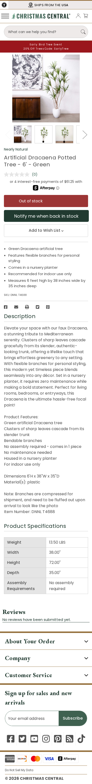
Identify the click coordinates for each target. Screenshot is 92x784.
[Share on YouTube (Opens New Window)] (34, 739)
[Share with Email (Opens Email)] (16, 307)
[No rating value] (18, 174)
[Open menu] (5, 16)
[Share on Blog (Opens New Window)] (69, 739)
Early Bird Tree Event (46, 44)
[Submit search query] (83, 32)
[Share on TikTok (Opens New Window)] (81, 739)
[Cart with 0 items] (85, 16)
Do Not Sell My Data (19, 770)
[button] (4, 4)
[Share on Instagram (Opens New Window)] (46, 739)
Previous (7, 134)
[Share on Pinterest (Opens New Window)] (48, 307)
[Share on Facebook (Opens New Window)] (5, 307)
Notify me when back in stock (46, 216)
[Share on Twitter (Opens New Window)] (37, 307)
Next (85, 134)
